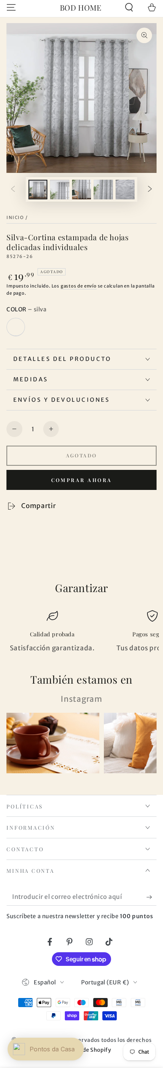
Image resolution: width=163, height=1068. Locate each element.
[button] (129, 7)
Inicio (15, 217)
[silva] (15, 327)
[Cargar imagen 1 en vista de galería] (38, 189)
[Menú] (11, 7)
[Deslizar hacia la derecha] (150, 189)
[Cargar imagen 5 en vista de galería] (125, 189)
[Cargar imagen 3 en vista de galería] (81, 189)
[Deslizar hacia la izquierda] (13, 189)
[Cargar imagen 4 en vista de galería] (103, 189)
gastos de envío (79, 286)
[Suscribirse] (151, 897)
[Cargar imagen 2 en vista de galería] (59, 189)
